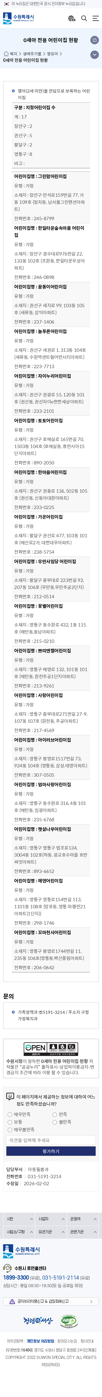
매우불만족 (24, 1129)
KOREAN (72, 18)
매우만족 (22, 1114)
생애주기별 (32, 53)
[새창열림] (51, 1050)
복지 (13, 53)
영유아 (52, 53)
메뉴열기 (96, 18)
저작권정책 (15, 1341)
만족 (63, 1114)
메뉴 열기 (94, 55)
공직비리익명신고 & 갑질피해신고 (43, 1301)
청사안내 (87, 1341)
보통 (18, 1121)
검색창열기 (84, 18)
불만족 (65, 1121)
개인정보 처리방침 (40, 1341)
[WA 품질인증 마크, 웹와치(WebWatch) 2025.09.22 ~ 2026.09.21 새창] (68, 1321)
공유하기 (94, 40)
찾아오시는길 (67, 1341)
